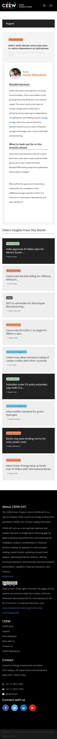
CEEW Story (7, 626)
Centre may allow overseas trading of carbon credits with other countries (27, 359)
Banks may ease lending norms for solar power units (26, 440)
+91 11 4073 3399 (14, 689)
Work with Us (8, 641)
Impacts (6, 631)
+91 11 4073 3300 (14, 684)
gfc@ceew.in (12, 694)
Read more (7, 576)
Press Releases (9, 636)
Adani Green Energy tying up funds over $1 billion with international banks (28, 467)
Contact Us (7, 646)
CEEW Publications (11, 651)
